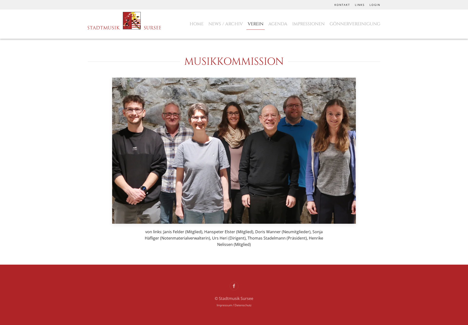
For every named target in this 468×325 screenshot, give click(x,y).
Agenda (277, 24)
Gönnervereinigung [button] (355, 24)
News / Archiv (225, 24)
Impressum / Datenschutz (234, 305)
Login (375, 5)
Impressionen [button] (308, 24)
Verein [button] (255, 24)
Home (197, 24)
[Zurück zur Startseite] (124, 22)
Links (360, 5)
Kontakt (342, 5)
